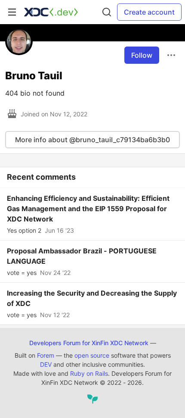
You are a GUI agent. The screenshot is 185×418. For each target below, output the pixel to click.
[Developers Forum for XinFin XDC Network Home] (51, 12)
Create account (149, 12)
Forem (45, 355)
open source (91, 355)
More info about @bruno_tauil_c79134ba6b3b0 (92, 139)
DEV (46, 364)
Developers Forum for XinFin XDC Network (88, 342)
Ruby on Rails (89, 373)
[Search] (106, 12)
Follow (141, 55)
